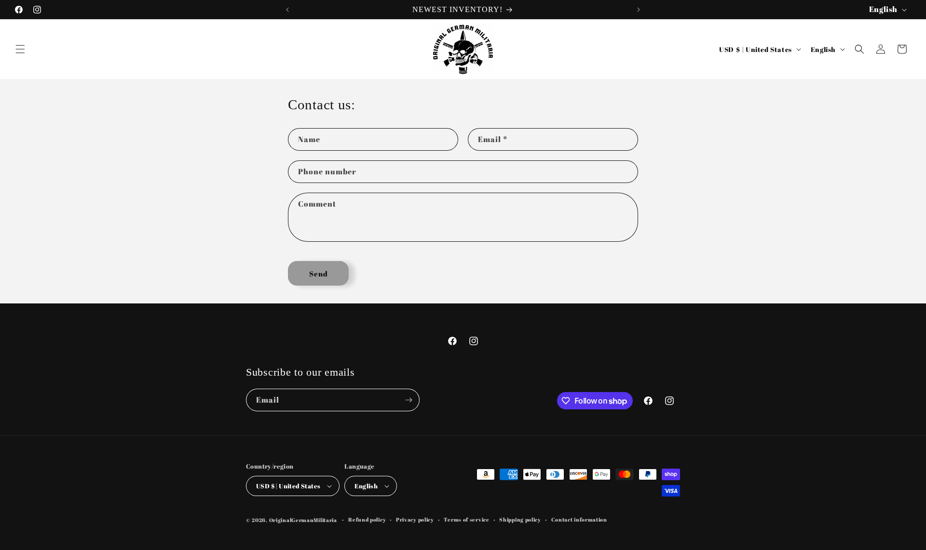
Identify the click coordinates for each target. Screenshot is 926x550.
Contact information (579, 519)
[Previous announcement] (287, 9)
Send (318, 273)
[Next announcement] (638, 9)
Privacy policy (415, 519)
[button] (20, 49)
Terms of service (466, 519)
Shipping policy (520, 519)
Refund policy (367, 519)
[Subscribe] (408, 400)
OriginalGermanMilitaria (303, 520)
